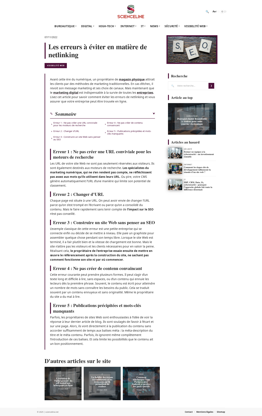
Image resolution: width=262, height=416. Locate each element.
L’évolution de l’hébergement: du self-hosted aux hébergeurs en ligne (63, 382)
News (141, 374)
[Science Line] (131, 11)
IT (63, 375)
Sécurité (188, 149)
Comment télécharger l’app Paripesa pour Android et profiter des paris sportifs (141, 381)
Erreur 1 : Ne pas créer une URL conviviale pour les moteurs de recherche (75, 124)
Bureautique (192, 116)
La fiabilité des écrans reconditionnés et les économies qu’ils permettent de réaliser (102, 381)
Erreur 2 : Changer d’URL (66, 131)
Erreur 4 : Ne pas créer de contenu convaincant (125, 124)
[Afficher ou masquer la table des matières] (115, 114)
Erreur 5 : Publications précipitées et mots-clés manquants (129, 132)
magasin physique (132, 79)
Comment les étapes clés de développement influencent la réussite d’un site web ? (197, 170)
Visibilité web (55, 65)
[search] (207, 12)
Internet (188, 164)
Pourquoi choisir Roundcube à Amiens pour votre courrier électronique (192, 121)
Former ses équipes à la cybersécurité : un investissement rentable (199, 154)
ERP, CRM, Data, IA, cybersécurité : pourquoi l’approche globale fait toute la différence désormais (198, 186)
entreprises (145, 93)
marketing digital (65, 93)
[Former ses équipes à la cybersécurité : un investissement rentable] (175, 153)
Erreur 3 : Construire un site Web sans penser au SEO (77, 138)
